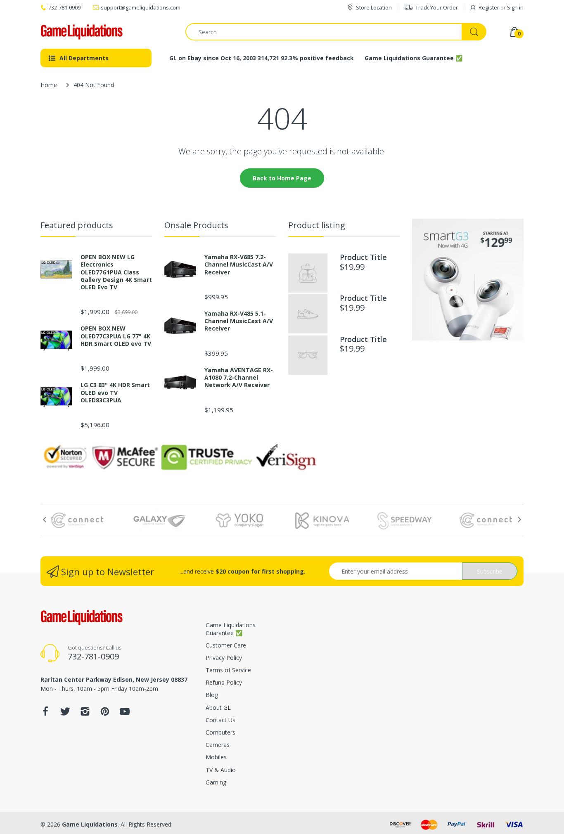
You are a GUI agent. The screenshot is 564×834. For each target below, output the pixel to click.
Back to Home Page (282, 178)
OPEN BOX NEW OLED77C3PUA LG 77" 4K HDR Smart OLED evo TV (116, 336)
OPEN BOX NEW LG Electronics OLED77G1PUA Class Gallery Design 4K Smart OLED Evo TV (116, 272)
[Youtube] (125, 713)
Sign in (515, 7)
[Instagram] (85, 713)
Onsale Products (196, 225)
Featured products (76, 225)
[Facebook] (45, 713)
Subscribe (489, 571)
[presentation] (44, 519)
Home (48, 85)
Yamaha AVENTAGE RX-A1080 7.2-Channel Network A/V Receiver (238, 377)
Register (489, 7)
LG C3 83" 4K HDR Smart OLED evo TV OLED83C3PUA (115, 392)
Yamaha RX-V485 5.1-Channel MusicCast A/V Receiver (238, 321)
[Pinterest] (105, 713)
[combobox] (335, 32)
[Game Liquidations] (81, 32)
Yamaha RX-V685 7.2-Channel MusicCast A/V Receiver (238, 264)
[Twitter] (65, 713)
